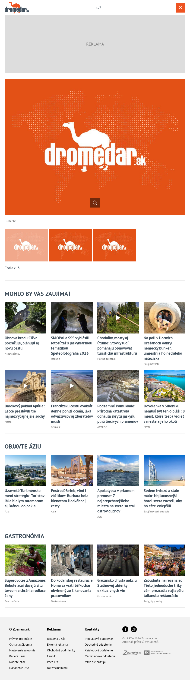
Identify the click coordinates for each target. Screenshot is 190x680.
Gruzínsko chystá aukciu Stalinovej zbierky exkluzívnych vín (117, 585)
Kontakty (92, 629)
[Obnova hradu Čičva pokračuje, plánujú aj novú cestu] (25, 317)
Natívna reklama (57, 668)
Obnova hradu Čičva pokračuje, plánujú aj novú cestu (22, 343)
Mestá (8, 421)
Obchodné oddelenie (98, 645)
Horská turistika (106, 358)
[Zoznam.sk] (133, 654)
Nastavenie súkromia (22, 650)
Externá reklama (57, 645)
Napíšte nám (17, 662)
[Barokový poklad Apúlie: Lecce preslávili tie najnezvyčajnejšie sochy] (25, 386)
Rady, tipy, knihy (153, 601)
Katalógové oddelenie (99, 650)
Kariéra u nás (17, 656)
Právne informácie (20, 639)
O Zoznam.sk (19, 629)
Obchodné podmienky (61, 650)
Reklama (54, 629)
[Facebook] (125, 630)
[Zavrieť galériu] (180, 8)
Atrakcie (55, 427)
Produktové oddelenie (99, 639)
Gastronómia (24, 536)
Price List (52, 662)
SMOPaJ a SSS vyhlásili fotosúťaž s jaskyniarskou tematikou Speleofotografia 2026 (71, 345)
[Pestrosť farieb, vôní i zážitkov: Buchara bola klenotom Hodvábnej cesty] (72, 470)
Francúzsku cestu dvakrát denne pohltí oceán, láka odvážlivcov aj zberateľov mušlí (72, 413)
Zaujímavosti (151, 364)
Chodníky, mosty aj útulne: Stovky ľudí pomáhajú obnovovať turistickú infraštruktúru (117, 345)
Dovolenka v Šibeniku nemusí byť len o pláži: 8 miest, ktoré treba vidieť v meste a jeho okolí (164, 413)
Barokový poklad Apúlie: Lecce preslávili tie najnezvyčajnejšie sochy (25, 411)
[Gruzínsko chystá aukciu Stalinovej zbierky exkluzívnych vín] (118, 560)
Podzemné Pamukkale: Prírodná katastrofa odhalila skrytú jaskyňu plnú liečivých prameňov (117, 413)
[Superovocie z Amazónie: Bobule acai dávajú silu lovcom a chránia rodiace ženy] (25, 560)
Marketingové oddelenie (100, 656)
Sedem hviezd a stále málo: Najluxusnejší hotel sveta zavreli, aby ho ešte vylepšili (163, 498)
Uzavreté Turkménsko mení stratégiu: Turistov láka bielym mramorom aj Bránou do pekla (24, 498)
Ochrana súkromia (20, 645)
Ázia (7, 511)
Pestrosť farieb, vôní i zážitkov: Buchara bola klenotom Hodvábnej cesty (69, 498)
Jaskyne (55, 358)
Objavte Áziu (23, 446)
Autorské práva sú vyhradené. (140, 642)
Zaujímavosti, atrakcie (156, 511)
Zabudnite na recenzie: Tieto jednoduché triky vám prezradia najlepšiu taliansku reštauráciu (164, 588)
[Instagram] (134, 630)
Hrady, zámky (12, 353)
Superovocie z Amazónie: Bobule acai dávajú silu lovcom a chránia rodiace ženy (25, 588)
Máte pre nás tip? (95, 662)
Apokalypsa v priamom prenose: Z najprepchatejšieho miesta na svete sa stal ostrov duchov (116, 501)
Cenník (51, 656)
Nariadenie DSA (19, 668)
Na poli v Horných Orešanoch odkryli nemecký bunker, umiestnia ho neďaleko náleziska (163, 348)
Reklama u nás (56, 639)
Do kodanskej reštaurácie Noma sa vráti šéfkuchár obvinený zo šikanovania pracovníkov (72, 588)
